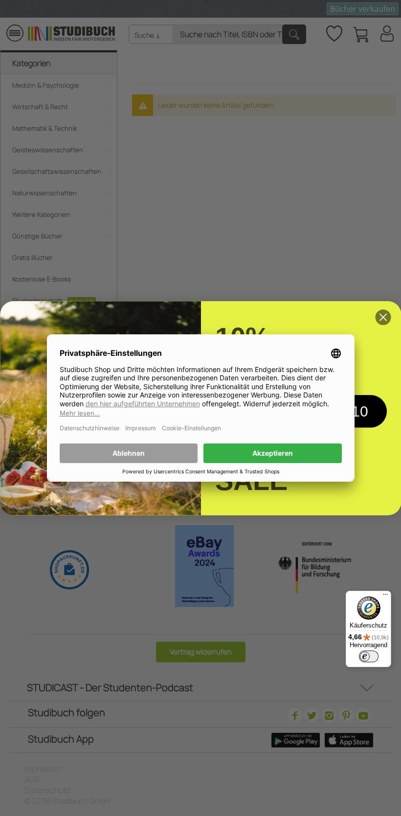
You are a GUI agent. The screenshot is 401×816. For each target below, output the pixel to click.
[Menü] (385, 597)
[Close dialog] (383, 317)
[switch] (369, 656)
